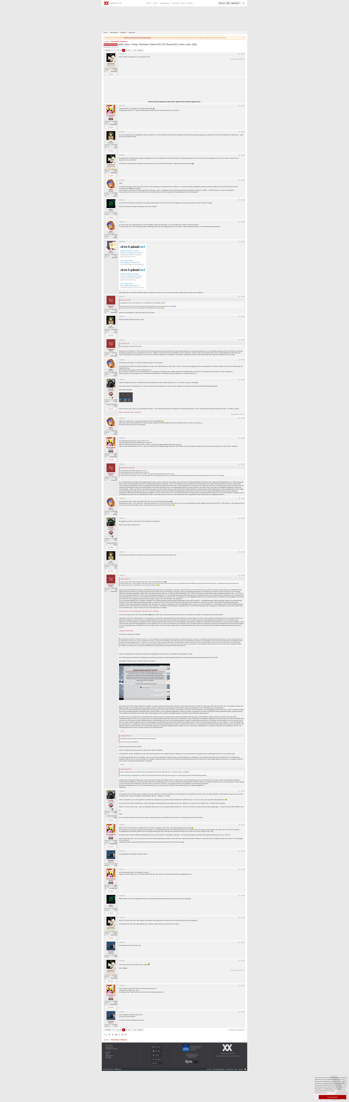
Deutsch (119, 1069)
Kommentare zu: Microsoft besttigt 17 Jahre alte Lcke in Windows (139, 611)
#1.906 (242, 464)
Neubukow (114, 257)
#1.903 (242, 379)
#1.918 (242, 960)
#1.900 (242, 316)
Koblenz (115, 196)
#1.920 (242, 1012)
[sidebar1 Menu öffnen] (243, 3)
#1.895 (242, 180)
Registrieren (132, 32)
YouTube (157, 1051)
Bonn (116, 148)
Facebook (158, 1047)
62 (118, 50)
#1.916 (242, 917)
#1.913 (242, 851)
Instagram (158, 1059)
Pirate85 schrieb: (124, 736)
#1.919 (242, 985)
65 (126, 50)
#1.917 (242, 942)
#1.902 (242, 360)
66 (129, 50)
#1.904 (242, 418)
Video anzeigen (146, 688)
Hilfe (235, 1069)
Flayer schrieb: (124, 579)
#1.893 (242, 132)
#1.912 (242, 825)
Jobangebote (109, 1056)
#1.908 (242, 518)
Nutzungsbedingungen (218, 1069)
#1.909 (242, 552)
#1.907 (242, 498)
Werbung (108, 1057)
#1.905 (242, 438)
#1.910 (242, 575)
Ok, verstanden (332, 1097)
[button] (151, 3)
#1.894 (242, 155)
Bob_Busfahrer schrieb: (126, 468)
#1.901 (242, 340)
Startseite (240, 1069)
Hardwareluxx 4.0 (109, 1069)
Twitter (157, 1055)
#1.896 (242, 200)
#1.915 (242, 895)
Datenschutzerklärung (321, 1092)
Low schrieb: (123, 343)
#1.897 (242, 221)
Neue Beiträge (114, 32)
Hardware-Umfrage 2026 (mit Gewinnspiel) (137, 38)
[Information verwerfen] (243, 38)
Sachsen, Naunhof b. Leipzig (112, 405)
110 (135, 50)
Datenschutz (109, 1047)
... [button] (115, 50)
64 (123, 50)
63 (120, 50)
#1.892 (242, 105)
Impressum (108, 1045)
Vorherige (108, 50)
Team (107, 1054)
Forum (105, 32)
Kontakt (107, 1052)
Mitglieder (123, 32)
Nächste (140, 50)
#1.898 (242, 241)
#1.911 (242, 791)
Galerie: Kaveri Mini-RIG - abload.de (130, 412)
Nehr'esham (114, 71)
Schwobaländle (113, 124)
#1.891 (242, 54)
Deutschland (114, 312)
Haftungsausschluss (111, 1049)
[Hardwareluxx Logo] (113, 3)
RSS (156, 1063)
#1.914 (242, 869)
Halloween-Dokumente (126, 631)
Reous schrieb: (124, 300)
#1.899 (242, 296)
